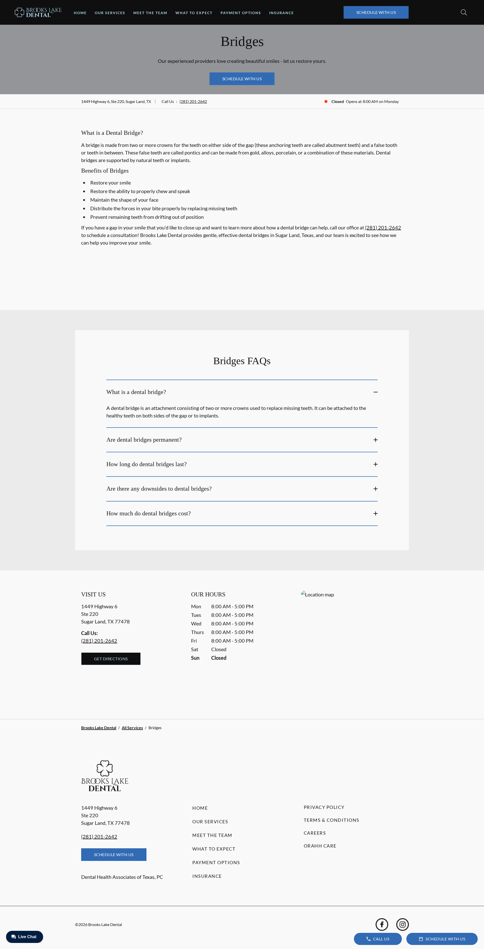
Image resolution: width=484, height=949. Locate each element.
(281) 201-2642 (193, 101)
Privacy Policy (324, 807)
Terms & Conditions (331, 820)
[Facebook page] (382, 924)
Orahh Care (320, 846)
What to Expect (194, 13)
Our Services (110, 13)
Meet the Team (150, 13)
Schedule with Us (376, 12)
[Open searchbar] (463, 12)
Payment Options (241, 13)
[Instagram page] (402, 924)
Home (80, 13)
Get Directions (111, 658)
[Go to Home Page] (38, 12)
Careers (315, 833)
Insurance (281, 13)
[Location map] (352, 645)
